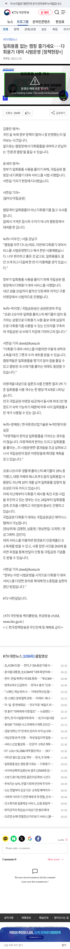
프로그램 (22, 21)
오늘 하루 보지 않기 (13, 945)
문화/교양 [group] (30, 29)
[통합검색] (56, 12)
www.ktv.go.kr (12, 621)
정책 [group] (16, 29)
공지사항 (8, 917)
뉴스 (10, 21)
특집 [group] (55, 29)
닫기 (64, 945)
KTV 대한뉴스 (10, 39)
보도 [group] (44, 29)
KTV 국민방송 (11, 11)
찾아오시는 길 (61, 917)
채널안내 (43, 917)
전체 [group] (5, 29)
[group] (35, 934)
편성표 (60, 21)
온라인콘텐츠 (41, 21)
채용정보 (26, 917)
